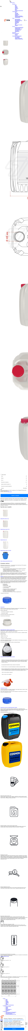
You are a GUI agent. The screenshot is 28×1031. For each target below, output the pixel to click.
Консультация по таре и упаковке (10, 1012)
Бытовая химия (17, 14)
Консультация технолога (18, 29)
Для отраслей (14, 11)
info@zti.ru (2, 1020)
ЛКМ (15, 12)
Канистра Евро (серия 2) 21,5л (5, 518)
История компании (8, 1006)
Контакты (14, 32)
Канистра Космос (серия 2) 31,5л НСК (6, 550)
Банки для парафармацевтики (19, 10)
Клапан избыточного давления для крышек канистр (8, 629)
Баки (15, 5)
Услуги (13, 26)
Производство (5, 1011)
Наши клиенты (17, 22)
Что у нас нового (17, 36)
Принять (14, 1028)
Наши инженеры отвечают (18, 20)
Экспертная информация (16, 35)
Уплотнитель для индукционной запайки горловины (8, 656)
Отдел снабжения (15, 33)
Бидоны (16, 6)
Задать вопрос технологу (9, 1013)
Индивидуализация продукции (19, 27)
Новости (16, 23)
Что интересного (17, 37)
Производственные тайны (18, 38)
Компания (4, 1005)
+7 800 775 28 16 (12, 2)
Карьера (7, 1008)
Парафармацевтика (17, 17)
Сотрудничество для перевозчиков (18, 30)
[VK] (1, 1021)
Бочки (16, 4)
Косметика (16, 15)
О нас (13, 18)
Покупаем (16, 34)
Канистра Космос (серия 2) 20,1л (5, 529)
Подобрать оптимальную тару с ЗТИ (11, 1014)
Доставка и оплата (17, 28)
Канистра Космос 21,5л (4, 539)
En (26, 20)
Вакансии (16, 25)
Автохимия (16, 13)
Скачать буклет (9, 491)
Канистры (2, 576)
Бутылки (16, 9)
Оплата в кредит (17, 31)
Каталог (13, 3)
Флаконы (16, 7)
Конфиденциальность (9, 1009)
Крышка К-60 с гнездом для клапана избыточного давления (9, 707)
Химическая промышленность (19, 16)
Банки (6, 1003)
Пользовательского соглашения (14, 1026)
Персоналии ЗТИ (17, 21)
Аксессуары (16, 8)
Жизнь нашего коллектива (18, 24)
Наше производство (17, 19)
